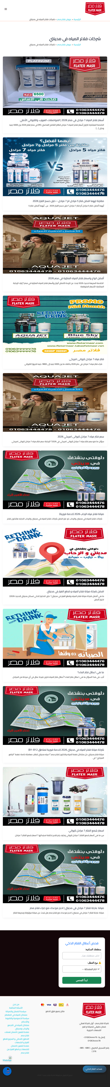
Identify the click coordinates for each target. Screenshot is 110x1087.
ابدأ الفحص (82, 980)
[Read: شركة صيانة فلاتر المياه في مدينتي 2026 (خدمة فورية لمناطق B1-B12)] (55, 715)
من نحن (16, 1004)
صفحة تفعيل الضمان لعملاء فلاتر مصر (17, 1033)
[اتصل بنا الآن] (7, 1071)
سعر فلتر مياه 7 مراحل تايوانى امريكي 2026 (81, 436)
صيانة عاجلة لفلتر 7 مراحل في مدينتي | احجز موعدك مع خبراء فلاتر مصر (67, 907)
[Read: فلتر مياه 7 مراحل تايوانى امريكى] (55, 325)
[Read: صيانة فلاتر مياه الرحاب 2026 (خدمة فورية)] (55, 479)
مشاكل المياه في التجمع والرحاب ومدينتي (18, 1026)
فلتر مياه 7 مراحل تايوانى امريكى (86, 359)
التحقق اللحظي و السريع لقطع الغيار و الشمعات (16, 1040)
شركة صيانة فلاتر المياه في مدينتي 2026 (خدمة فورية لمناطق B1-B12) (66, 749)
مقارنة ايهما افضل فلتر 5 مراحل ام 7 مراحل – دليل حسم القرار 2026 (68, 200)
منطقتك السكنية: (93, 949)
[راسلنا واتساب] (7, 1060)
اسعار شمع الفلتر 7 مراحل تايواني (86, 830)
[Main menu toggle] (6, 9)
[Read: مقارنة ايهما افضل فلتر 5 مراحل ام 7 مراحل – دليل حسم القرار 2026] (55, 166)
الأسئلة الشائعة (16, 1008)
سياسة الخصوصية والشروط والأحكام (17, 1020)
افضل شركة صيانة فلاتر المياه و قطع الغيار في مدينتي (75, 591)
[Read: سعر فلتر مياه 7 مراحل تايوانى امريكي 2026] (55, 402)
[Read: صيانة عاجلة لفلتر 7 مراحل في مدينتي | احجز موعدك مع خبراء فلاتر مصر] (55, 874)
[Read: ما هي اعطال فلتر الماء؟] (55, 638)
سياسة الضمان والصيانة (16, 1011)
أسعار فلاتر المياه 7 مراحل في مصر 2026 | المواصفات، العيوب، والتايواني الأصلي (62, 120)
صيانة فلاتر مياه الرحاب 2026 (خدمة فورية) (81, 513)
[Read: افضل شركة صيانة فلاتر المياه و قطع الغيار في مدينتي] (55, 557)
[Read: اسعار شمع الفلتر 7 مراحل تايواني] (55, 796)
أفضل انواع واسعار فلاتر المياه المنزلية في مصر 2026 (76, 278)
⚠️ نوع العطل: (94, 963)
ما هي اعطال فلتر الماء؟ (91, 672)
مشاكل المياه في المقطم (16, 1015)
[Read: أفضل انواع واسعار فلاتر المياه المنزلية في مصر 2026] (55, 244)
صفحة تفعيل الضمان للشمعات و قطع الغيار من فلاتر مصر (18, 1049)
